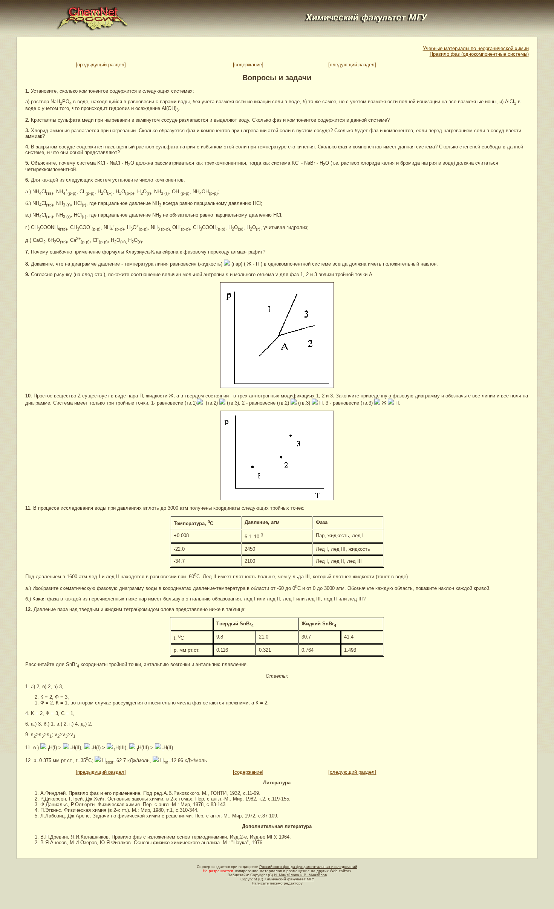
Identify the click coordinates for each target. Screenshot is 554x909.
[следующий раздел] (352, 64)
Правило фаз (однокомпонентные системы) (479, 54)
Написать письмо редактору (277, 883)
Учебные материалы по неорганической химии (476, 48)
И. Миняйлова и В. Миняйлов (300, 875)
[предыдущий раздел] (101, 64)
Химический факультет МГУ (289, 879)
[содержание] (248, 64)
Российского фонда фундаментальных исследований (308, 867)
